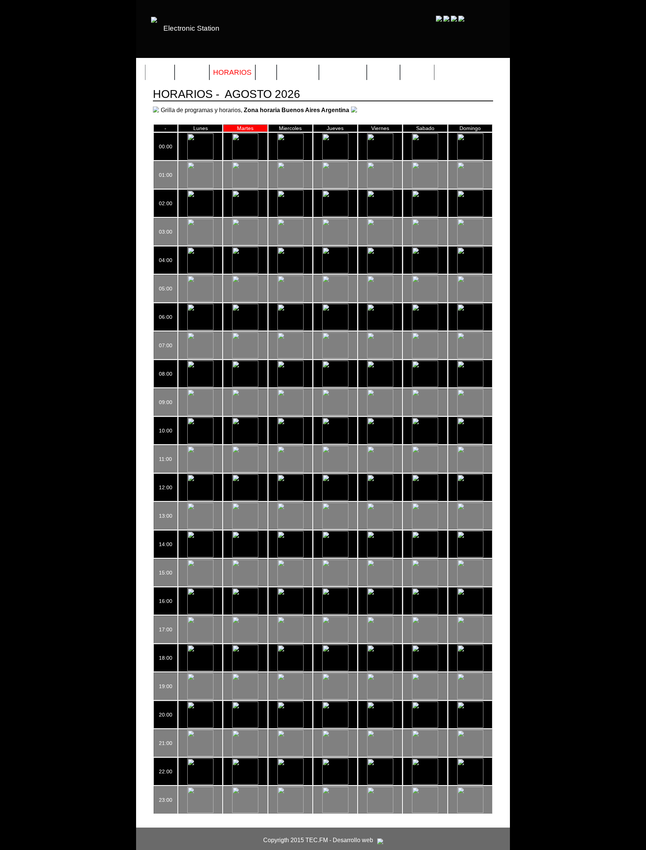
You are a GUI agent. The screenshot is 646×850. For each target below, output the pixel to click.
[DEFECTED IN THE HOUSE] (425, 328)
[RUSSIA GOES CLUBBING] (200, 697)
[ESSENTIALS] (290, 555)
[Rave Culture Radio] (470, 811)
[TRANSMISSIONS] (290, 697)
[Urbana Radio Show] (425, 413)
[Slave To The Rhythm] (425, 555)
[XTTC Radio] (470, 215)
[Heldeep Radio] (200, 641)
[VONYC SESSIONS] (335, 641)
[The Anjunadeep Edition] (380, 300)
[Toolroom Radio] (425, 612)
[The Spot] (290, 527)
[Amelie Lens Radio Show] (335, 328)
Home (160, 72)
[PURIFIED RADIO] (470, 470)
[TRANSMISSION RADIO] (380, 328)
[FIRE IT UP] (470, 726)
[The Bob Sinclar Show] (425, 499)
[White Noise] (335, 271)
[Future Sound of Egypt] (335, 697)
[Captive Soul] (425, 300)
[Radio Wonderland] (245, 499)
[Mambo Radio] (200, 612)
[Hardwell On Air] (470, 271)
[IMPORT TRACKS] (290, 499)
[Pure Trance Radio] (335, 754)
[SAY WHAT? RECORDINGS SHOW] (335, 385)
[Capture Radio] (425, 697)
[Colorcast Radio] (290, 215)
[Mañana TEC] (200, 413)
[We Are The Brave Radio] (290, 754)
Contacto (343, 72)
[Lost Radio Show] (245, 555)
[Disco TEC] (470, 158)
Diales (383, 72)
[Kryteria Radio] (335, 499)
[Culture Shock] (200, 669)
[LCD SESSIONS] (290, 243)
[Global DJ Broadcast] (335, 783)
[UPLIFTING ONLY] (470, 300)
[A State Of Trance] (425, 783)
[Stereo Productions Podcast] (425, 584)
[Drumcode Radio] (425, 243)
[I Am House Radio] (425, 527)
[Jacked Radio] (245, 584)
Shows (192, 72)
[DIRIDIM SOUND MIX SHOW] (380, 499)
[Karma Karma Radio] (245, 612)
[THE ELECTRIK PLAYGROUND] (380, 527)
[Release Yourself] (425, 442)
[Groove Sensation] (470, 357)
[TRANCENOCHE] (245, 300)
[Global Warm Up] (425, 158)
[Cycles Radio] (470, 499)
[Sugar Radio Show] (245, 669)
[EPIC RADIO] (425, 669)
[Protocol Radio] (245, 726)
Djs (266, 72)
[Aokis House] (245, 754)
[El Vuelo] (380, 186)
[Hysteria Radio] (290, 158)
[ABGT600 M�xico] (200, 158)
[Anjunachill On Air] (470, 385)
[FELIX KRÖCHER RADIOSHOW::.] (335, 215)
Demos (417, 72)
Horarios (232, 72)
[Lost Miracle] (335, 527)
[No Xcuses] (290, 186)
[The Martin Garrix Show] (245, 697)
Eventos (297, 72)
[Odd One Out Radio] (470, 442)
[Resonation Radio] (335, 612)
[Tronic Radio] (290, 612)
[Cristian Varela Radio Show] (290, 641)
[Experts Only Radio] (245, 783)
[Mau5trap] (470, 697)
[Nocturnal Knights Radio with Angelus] (200, 783)
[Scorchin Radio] (380, 641)
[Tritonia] (380, 669)
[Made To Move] (200, 499)
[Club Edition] (290, 726)
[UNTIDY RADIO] (470, 783)
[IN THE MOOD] (335, 243)
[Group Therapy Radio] (380, 243)
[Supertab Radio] (380, 697)
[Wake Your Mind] (425, 726)
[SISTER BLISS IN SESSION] (290, 584)
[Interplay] (380, 158)
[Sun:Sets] (470, 413)
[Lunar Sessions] (335, 555)
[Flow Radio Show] (425, 385)
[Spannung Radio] (470, 243)
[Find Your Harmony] (380, 726)
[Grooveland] (335, 158)
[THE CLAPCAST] (425, 215)
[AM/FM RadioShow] (290, 669)
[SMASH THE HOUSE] (245, 811)
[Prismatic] (245, 641)
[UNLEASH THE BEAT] (245, 158)
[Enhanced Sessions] (245, 186)
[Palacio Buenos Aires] (470, 555)
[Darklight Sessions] (245, 527)
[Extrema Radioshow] (200, 726)
